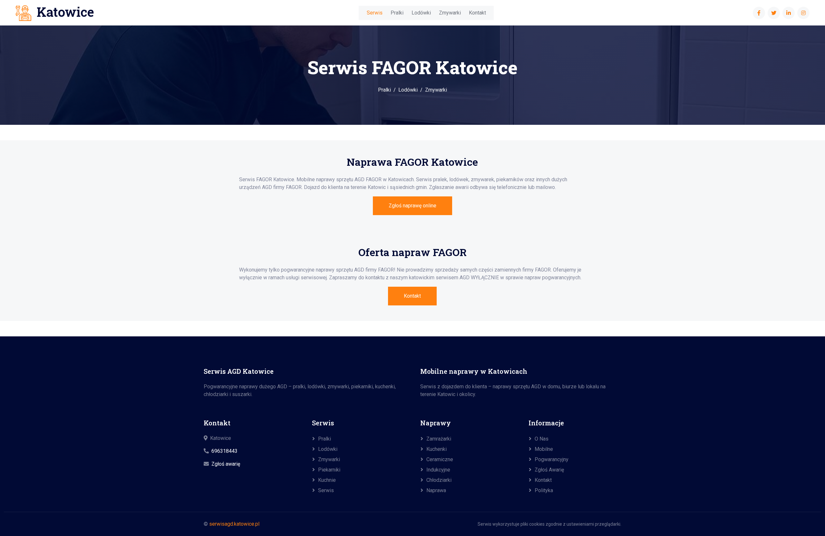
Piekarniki (329, 470)
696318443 (224, 451)
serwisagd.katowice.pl (234, 524)
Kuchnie (327, 480)
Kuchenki (436, 449)
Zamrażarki (438, 439)
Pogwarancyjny (551, 459)
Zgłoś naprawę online (412, 206)
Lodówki (421, 13)
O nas (541, 439)
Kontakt (477, 13)
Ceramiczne (439, 459)
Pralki (397, 13)
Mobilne (544, 449)
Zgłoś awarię (225, 464)
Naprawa (436, 490)
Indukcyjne (438, 470)
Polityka (544, 490)
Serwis (375, 13)
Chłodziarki (438, 480)
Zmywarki (450, 13)
